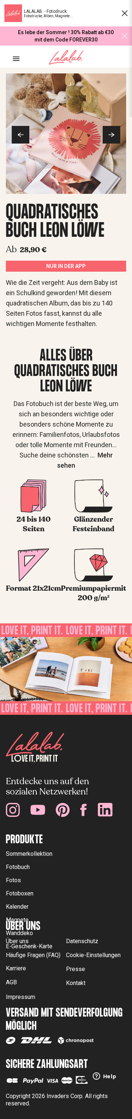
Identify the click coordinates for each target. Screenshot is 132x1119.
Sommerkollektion (29, 853)
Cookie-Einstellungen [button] (93, 955)
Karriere (16, 968)
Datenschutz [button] (82, 941)
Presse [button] (75, 969)
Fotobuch (18, 866)
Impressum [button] (20, 996)
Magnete (17, 919)
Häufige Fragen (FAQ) (33, 955)
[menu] (16, 58)
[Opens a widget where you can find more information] (104, 1077)
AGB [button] (11, 982)
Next (111, 135)
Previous (20, 135)
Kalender (17, 906)
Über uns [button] (17, 941)
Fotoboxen (19, 893)
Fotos (13, 880)
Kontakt (75, 982)
